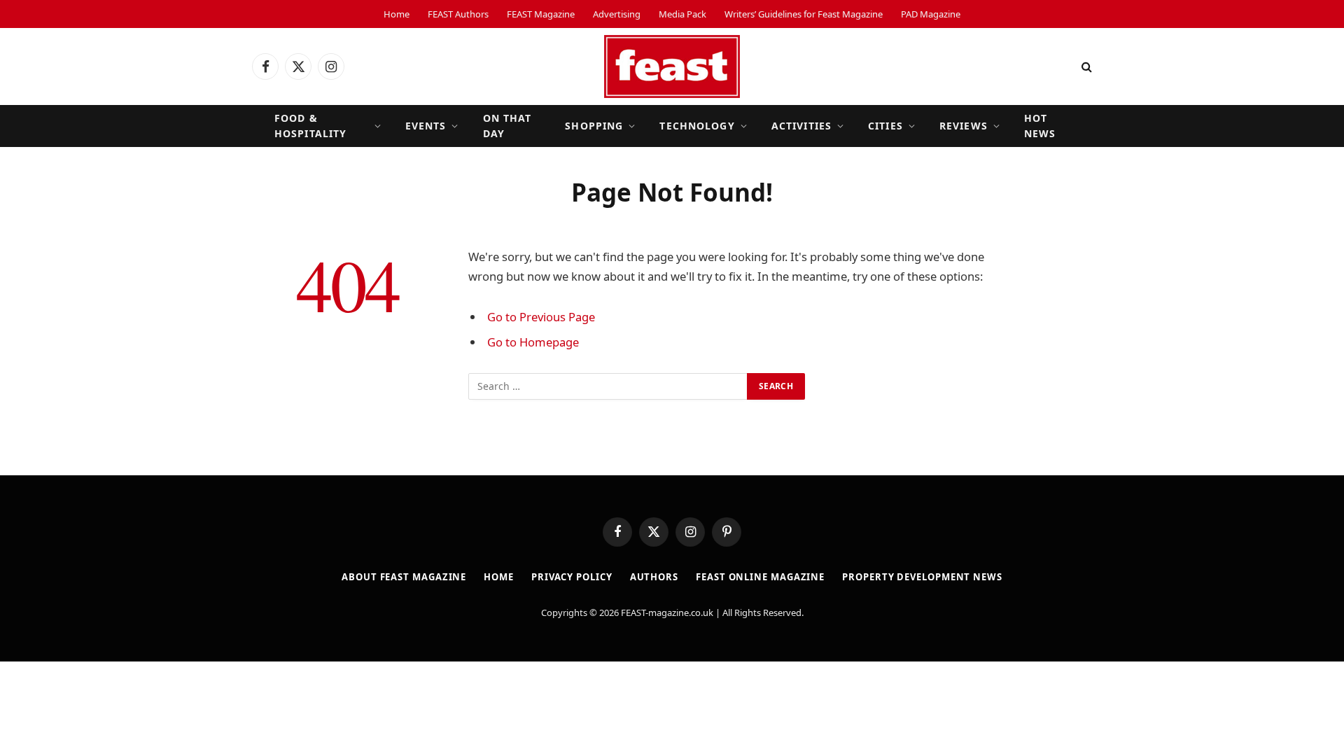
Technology (696, 125)
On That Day (507, 125)
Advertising (616, 14)
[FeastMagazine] (672, 66)
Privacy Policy (571, 576)
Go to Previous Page (541, 317)
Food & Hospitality (310, 125)
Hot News (1040, 125)
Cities (885, 125)
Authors (654, 576)
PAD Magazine (930, 14)
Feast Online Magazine (760, 576)
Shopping (594, 125)
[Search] (1085, 67)
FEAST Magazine (541, 14)
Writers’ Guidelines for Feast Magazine (803, 14)
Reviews (963, 125)
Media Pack (682, 14)
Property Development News (922, 576)
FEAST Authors (458, 14)
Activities (801, 125)
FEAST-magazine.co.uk (667, 612)
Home (397, 14)
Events (426, 125)
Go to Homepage (533, 342)
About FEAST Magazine (404, 576)
